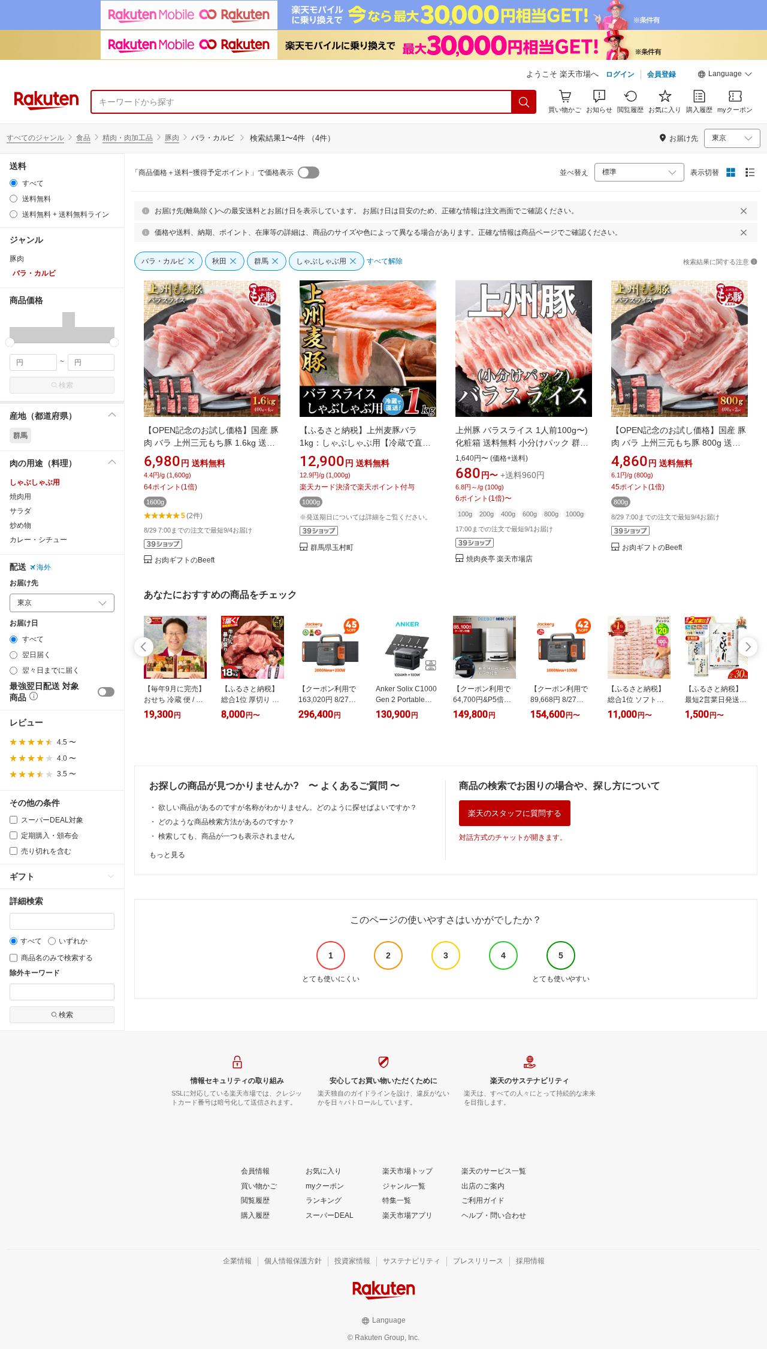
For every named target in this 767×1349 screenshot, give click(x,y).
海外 (44, 567)
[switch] (106, 692)
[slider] (9, 342)
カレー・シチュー (38, 540)
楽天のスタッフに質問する (514, 813)
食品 (83, 138)
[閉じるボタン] (744, 210)
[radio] (13, 183)
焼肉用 (20, 496)
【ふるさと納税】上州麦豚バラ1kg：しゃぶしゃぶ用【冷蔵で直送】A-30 (361, 442)
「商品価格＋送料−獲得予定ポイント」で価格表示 (212, 172)
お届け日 (24, 623)
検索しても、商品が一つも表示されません (226, 836)
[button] (725, 75)
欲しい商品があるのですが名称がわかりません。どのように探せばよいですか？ (287, 807)
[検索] (524, 102)
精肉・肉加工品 (127, 138)
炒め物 (20, 525)
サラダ (20, 511)
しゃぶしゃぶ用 (35, 482)
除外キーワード (35, 973)
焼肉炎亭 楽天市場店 (499, 559)
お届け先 (24, 583)
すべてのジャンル (35, 138)
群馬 (20, 435)
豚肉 (172, 138)
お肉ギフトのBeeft (185, 560)
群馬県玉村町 (332, 548)
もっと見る (167, 855)
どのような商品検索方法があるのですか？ (226, 822)
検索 (66, 385)
